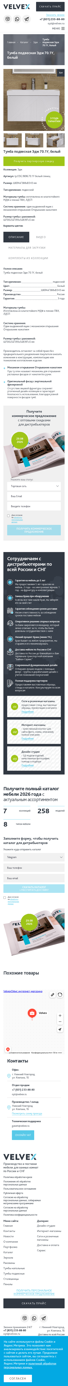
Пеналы (7, 1284)
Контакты (9, 1231)
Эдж (35, 42)
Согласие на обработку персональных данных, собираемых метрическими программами (22, 1200)
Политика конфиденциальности (20, 1214)
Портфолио (10, 1247)
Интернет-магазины (49, 1231)
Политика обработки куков (17, 1177)
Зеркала (8, 1257)
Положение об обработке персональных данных (17, 1183)
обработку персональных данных (17, 519)
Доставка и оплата (48, 1245)
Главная (11, 42)
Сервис (41, 1250)
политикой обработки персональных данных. (30, 1365)
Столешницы (11, 1279)
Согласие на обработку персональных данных (15, 1209)
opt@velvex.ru (56, 23)
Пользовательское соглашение (19, 1188)
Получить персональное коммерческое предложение (34, 1292)
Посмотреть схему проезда (27, 1113)
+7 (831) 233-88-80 (52, 19)
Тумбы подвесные (14, 1273)
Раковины (9, 1263)
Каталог (24, 42)
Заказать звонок (55, 14)
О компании (10, 1241)
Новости (8, 1236)
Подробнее (28, 711)
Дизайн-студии (46, 1225)
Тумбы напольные (14, 1268)
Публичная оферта (13, 1193)
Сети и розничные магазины (48, 1238)
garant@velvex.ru (20, 1125)
